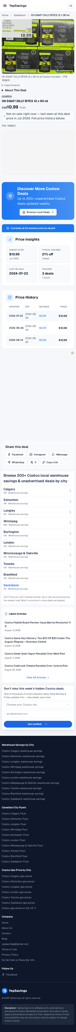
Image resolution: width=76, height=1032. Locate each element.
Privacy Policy (10, 954)
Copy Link (52, 462)
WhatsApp (18, 462)
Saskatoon (20, 15)
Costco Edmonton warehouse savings (23, 756)
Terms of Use (9, 949)
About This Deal (15, 90)
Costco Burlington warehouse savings (23, 772)
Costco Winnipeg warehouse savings (22, 766)
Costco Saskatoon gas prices (18, 902)
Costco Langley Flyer (14, 824)
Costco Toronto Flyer (13, 850)
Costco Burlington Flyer (15, 834)
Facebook (18, 454)
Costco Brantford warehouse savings (22, 793)
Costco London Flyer (13, 840)
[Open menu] (5, 5)
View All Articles (36, 677)
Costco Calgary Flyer (14, 813)
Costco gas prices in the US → (19, 908)
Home (5, 15)
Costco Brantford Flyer (15, 856)
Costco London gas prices (16, 892)
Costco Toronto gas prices (16, 897)
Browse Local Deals (38, 212)
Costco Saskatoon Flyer (15, 861)
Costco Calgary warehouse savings (22, 750)
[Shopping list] (71, 5)
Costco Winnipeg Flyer (15, 829)
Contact (6, 933)
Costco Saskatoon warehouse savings (23, 798)
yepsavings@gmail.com (15, 944)
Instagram (40, 454)
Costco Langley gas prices (17, 886)
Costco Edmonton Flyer (15, 818)
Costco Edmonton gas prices (18, 881)
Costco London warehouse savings (21, 777)
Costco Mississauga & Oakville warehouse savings (30, 782)
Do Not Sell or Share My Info (18, 960)
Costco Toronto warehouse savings (21, 788)
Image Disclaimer (12, 85)
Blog (4, 938)
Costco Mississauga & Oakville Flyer (22, 845)
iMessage (62, 454)
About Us (7, 928)
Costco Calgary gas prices (17, 876)
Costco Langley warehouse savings (22, 761)
